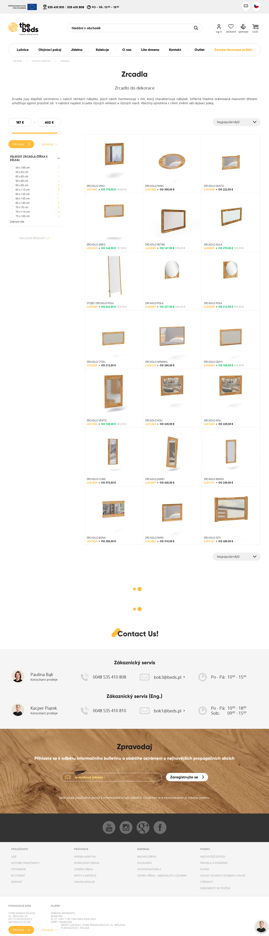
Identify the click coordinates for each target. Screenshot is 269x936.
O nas (126, 49)
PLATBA (204, 869)
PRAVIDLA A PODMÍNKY (214, 863)
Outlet (199, 49)
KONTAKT (16, 881)
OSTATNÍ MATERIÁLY (149, 869)
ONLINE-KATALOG (84, 881)
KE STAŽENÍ (18, 875)
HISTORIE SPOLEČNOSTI (25, 863)
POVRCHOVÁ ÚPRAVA (86, 863)
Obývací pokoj (49, 49)
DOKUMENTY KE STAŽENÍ (215, 888)
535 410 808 (75, 7)
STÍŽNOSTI (206, 881)
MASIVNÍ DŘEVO (146, 856)
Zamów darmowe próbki (233, 49)
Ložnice (23, 49)
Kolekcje (102, 49)
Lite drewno (150, 49)
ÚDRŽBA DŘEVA (83, 869)
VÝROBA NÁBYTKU (85, 856)
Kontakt (175, 49)
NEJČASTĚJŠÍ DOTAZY (212, 856)
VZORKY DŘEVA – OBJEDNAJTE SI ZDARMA (162, 875)
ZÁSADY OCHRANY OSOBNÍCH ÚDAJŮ (222, 875)
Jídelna (76, 49)
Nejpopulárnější (228, 122)
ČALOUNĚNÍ (144, 863)
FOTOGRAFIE (18, 869)
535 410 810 (56, 7)
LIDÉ (13, 856)
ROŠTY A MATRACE (85, 875)
